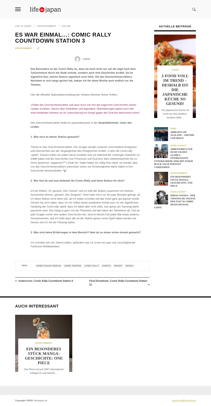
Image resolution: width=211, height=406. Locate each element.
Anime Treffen (72, 266)
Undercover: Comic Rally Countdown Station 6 (45, 281)
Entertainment (46, 26)
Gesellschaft (178, 145)
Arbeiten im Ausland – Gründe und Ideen (182, 135)
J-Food (175, 70)
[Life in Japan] (45, 9)
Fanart (118, 266)
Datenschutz (190, 400)
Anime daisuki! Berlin (48, 266)
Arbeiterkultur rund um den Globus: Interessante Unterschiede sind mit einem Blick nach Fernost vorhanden (173, 158)
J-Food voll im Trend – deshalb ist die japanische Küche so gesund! (175, 90)
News (173, 129)
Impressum (177, 400)
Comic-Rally (92, 266)
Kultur (66, 26)
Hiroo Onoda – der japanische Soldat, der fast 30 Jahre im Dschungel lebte (175, 201)
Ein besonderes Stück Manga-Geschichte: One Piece (44, 356)
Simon (86, 59)
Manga (129, 266)
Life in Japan (23, 26)
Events (106, 266)
